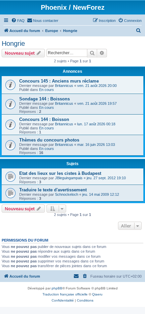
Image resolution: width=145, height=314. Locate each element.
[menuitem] (18, 21)
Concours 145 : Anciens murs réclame (59, 81)
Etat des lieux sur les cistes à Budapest (60, 173)
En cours (46, 90)
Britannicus (64, 86)
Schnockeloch (66, 194)
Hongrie (13, 43)
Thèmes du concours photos (49, 140)
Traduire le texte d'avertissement (53, 189)
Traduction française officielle (65, 294)
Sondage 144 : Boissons (44, 98)
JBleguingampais (69, 178)
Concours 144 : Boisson (44, 119)
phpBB (57, 288)
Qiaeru (97, 294)
